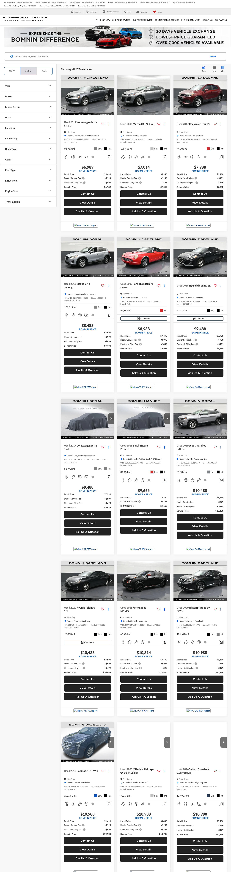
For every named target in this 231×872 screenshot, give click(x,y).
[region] (87, 181)
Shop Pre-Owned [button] (121, 20)
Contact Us (221, 20)
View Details (88, 202)
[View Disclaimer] (93, 157)
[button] (111, 95)
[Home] (96, 20)
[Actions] (108, 124)
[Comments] (109, 157)
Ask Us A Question (87, 211)
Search (213, 56)
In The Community (190, 20)
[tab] (12, 71)
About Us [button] (208, 20)
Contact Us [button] (87, 194)
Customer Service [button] (142, 20)
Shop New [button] (105, 20)
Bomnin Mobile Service (167, 20)
